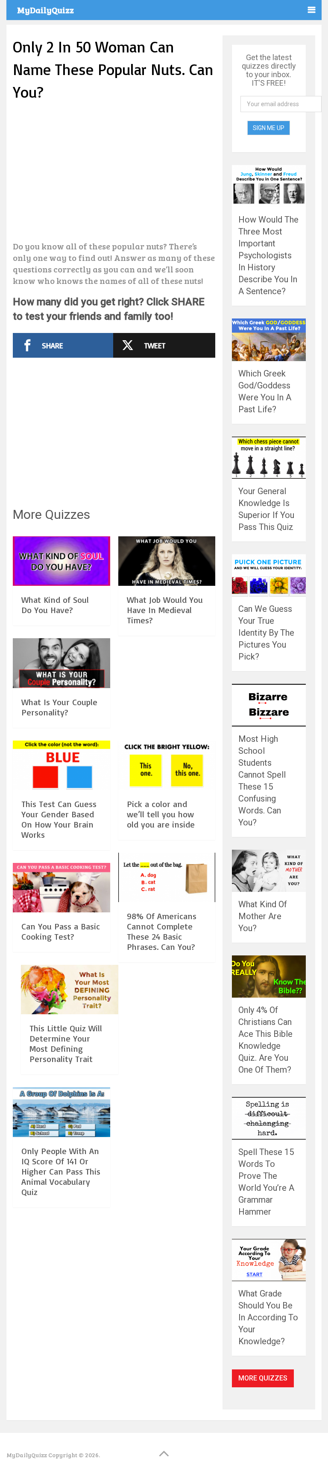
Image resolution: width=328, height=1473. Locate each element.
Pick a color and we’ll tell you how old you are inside (161, 814)
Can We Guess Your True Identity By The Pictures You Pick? (266, 633)
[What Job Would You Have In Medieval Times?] (167, 562)
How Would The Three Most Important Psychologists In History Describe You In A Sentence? (268, 255)
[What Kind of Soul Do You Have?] (61, 562)
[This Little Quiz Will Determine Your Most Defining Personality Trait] (69, 991)
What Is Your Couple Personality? (59, 707)
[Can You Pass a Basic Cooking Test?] (61, 889)
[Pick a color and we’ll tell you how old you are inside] (167, 767)
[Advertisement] (114, 172)
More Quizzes (262, 1378)
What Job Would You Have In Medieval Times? (165, 609)
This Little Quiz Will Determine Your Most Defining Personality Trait (65, 1043)
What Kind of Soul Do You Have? (55, 604)
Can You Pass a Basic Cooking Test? (60, 931)
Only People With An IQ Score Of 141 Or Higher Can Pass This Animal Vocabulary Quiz (60, 1171)
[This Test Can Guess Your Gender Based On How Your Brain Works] (61, 767)
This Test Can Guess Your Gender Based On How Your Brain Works (59, 819)
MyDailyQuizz (45, 10)
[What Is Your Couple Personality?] (61, 664)
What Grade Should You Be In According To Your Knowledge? (268, 1317)
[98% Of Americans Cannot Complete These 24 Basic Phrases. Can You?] (167, 879)
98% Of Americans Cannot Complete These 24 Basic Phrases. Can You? (161, 931)
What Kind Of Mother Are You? (262, 916)
